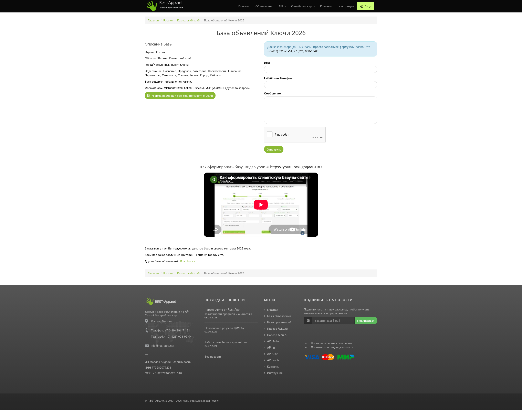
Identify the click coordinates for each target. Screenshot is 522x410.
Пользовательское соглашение (331, 343)
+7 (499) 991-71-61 (279, 51)
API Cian (272, 354)
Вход (367, 6)
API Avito (273, 341)
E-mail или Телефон (278, 78)
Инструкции (346, 6)
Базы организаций (279, 322)
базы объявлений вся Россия (201, 400)
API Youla (273, 360)
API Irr (271, 347)
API (281, 6)
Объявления (263, 6)
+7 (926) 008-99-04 (306, 51)
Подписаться (366, 320)
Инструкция (275, 373)
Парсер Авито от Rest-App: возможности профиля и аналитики (228, 311)
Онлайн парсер (301, 6)
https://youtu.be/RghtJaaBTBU (296, 166)
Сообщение (272, 93)
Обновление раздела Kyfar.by (224, 328)
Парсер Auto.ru (277, 335)
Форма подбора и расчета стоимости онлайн (182, 95)
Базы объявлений (279, 316)
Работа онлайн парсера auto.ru (226, 342)
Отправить (274, 149)
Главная (243, 6)
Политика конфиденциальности (332, 347)
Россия (168, 20)
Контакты (326, 6)
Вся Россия (187, 261)
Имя (267, 63)
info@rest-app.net (162, 346)
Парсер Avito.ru (277, 328)
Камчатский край (188, 20)
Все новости (213, 356)
